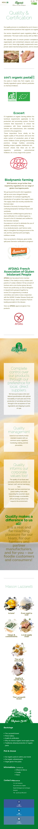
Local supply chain (26, 636)
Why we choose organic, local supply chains (19, 740)
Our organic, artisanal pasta (14, 759)
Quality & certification (19, 679)
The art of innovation (19, 660)
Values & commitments (11, 636)
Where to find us (21, 770)
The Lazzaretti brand (19, 698)
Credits (18, 772)
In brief (11, 613)
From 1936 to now (26, 614)
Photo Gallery (9, 736)
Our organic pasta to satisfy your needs (18, 757)
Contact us (19, 767)
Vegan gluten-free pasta (13, 761)
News (18, 775)
